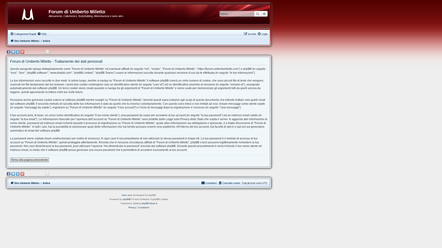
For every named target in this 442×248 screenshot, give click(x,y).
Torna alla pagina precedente (29, 159)
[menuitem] (42, 34)
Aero (124, 195)
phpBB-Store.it (149, 203)
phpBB (126, 199)
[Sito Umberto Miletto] (30, 13)
